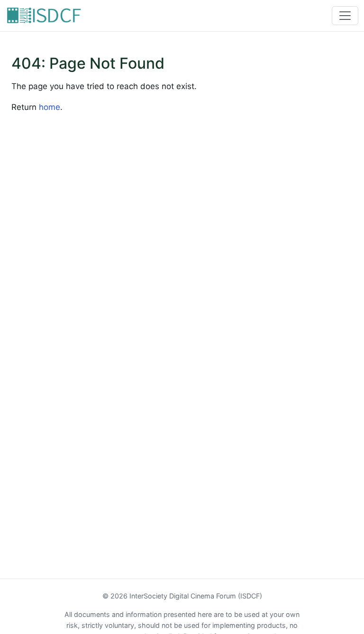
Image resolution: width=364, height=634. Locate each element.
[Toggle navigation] (345, 15)
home (49, 107)
